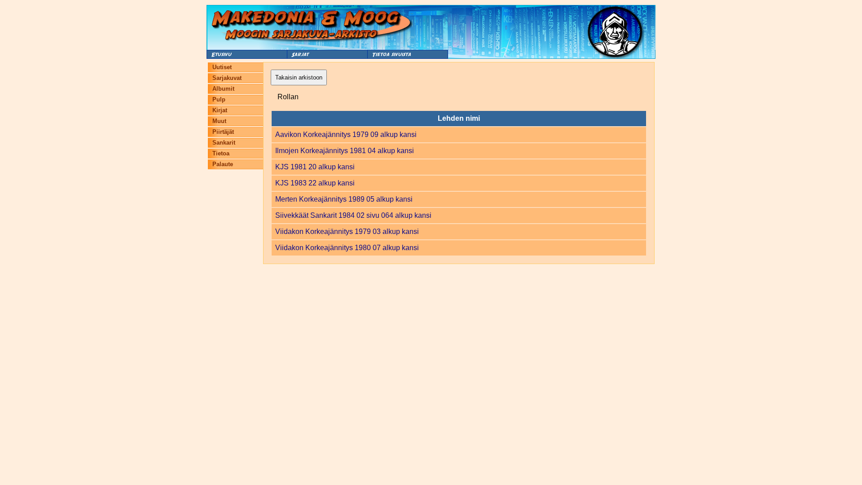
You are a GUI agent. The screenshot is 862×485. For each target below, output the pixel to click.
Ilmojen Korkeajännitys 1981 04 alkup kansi (344, 150)
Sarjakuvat (227, 78)
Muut (219, 121)
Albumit (223, 88)
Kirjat (219, 110)
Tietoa (220, 153)
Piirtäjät (223, 131)
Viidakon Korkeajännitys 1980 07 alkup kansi (347, 247)
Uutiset (222, 67)
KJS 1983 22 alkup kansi (315, 183)
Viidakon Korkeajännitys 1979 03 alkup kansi (347, 231)
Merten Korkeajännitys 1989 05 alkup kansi (344, 199)
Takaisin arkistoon (298, 77)
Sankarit (223, 142)
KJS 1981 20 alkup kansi (315, 167)
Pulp (218, 99)
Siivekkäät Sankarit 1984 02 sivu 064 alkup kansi (353, 215)
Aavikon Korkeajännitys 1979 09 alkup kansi (346, 134)
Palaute (222, 164)
